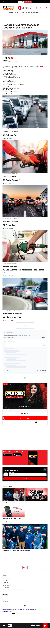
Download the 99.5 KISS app (13, 451)
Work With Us (5, 578)
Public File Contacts (6, 582)
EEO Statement (5, 580)
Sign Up (25, 478)
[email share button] (9, 58)
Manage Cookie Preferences (7, 611)
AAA (41, 66)
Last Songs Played (12, 12)
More (40, 12)
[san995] (25, 1)
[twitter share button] (6, 58)
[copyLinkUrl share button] (12, 58)
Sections (3, 1)
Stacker (4, 66)
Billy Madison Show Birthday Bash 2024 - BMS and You (16, 550)
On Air (18, 12)
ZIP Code (5, 472)
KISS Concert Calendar (31, 502)
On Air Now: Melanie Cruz (25, 406)
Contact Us (4, 575)
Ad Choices (20, 609)
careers (28, 609)
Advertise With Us (34, 12)
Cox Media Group (8, 608)
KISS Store (28, 12)
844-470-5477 (25, 418)
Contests (22, 12)
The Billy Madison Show (8, 502)
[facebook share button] (3, 58)
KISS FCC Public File (6, 585)
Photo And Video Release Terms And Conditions (13, 590)
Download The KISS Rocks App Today (12, 518)
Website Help (5, 601)
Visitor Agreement (38, 608)
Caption (44, 53)
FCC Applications (6, 587)
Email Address (11, 472)
